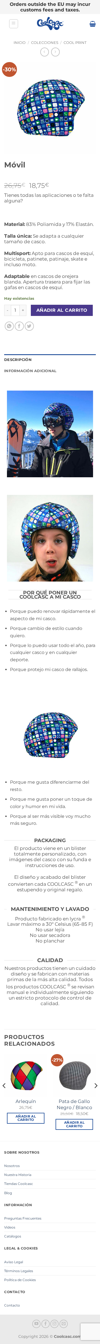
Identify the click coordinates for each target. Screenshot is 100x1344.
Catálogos (12, 1236)
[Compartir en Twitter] (29, 326)
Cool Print (75, 43)
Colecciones (44, 43)
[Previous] (4, 1097)
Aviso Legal (13, 1262)
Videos (9, 1227)
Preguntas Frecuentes (22, 1218)
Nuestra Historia (17, 1175)
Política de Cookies (20, 1280)
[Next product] (44, 52)
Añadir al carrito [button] (26, 1118)
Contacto (12, 1305)
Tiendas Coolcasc (18, 1184)
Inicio (20, 43)
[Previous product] (55, 52)
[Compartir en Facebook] (19, 326)
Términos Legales (18, 1271)
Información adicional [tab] (30, 371)
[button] (13, 23)
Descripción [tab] (18, 360)
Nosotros (12, 1166)
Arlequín (26, 1101)
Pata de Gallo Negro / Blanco (74, 1104)
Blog (8, 1193)
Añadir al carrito (62, 310)
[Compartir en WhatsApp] (9, 326)
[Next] (95, 1097)
